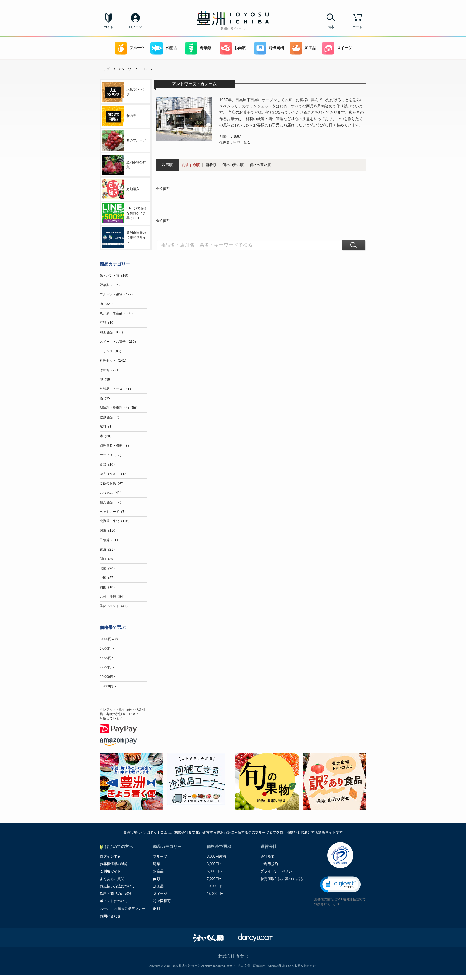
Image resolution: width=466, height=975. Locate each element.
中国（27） (108, 578)
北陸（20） (108, 568)
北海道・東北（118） (115, 521)
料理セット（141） (114, 360)
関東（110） (109, 530)
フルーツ (137, 48)
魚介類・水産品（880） (117, 313)
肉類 (156, 879)
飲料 (156, 908)
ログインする (110, 856)
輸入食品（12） (111, 502)
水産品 (171, 48)
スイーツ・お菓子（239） (119, 342)
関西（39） (108, 559)
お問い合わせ (110, 916)
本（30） (106, 436)
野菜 (156, 864)
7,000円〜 (107, 667)
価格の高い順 (260, 165)
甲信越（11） (110, 540)
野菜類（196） (111, 285)
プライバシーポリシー (278, 871)
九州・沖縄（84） (113, 597)
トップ (104, 69)
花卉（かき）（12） (114, 474)
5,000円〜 (107, 658)
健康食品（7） (110, 417)
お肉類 (240, 48)
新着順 (211, 165)
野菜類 (205, 48)
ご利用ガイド (110, 871)
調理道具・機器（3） (115, 445)
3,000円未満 (109, 639)
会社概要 (268, 856)
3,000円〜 (107, 648)
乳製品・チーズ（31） (116, 389)
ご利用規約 (269, 864)
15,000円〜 (108, 686)
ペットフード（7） (114, 512)
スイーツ (344, 48)
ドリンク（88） (111, 351)
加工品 (310, 48)
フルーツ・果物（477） (117, 294)
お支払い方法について (117, 886)
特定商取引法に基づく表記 (282, 879)
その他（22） (110, 370)
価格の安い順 (233, 165)
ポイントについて (114, 901)
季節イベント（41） (114, 606)
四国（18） (108, 587)
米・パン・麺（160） (115, 275)
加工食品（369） (112, 332)
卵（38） (106, 379)
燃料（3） (107, 427)
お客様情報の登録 (114, 864)
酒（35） (106, 398)
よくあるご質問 (112, 879)
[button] (340, 884)
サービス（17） (111, 455)
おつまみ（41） (111, 493)
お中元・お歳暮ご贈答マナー (122, 908)
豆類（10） (108, 323)
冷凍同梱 (276, 48)
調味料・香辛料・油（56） (119, 408)
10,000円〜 (108, 677)
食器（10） (108, 464)
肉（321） (107, 304)
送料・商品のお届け (115, 894)
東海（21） (108, 549)
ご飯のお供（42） (113, 483)
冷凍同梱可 (162, 901)
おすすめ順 (191, 165)
